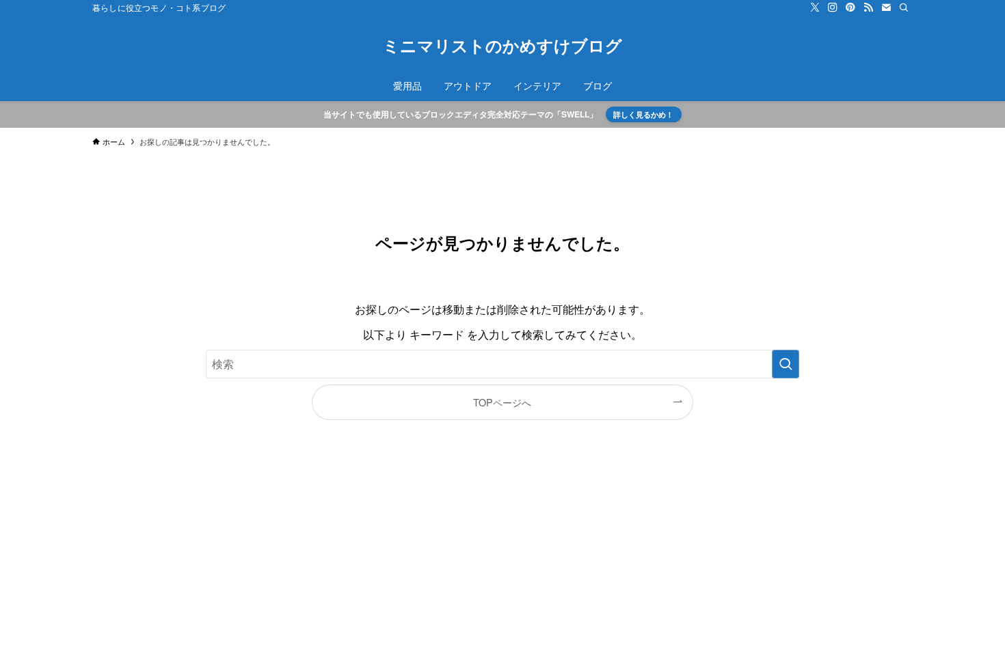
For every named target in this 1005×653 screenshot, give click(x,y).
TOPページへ (502, 402)
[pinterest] (850, 7)
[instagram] (833, 7)
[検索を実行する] (785, 364)
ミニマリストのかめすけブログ (502, 45)
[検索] (904, 7)
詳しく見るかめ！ (643, 114)
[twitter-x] (815, 7)
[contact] (886, 7)
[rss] (868, 7)
